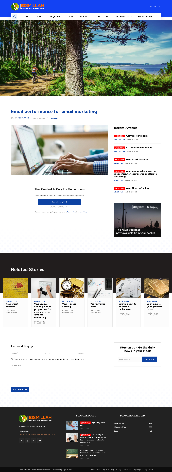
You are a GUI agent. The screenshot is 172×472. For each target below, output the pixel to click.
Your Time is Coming (137, 188)
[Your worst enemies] (15, 288)
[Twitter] (159, 6)
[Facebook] (150, 6)
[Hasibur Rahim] (13, 118)
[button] (14, 16)
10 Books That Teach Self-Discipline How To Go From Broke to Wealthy (92, 452)
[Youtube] (39, 440)
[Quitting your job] (72, 425)
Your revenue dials (98, 305)
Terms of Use (71, 212)
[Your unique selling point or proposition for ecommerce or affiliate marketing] (43, 288)
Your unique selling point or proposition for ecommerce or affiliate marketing (135, 173)
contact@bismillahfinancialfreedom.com (37, 434)
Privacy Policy (82, 212)
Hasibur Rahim (23, 118)
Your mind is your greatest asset (154, 306)
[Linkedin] (155, 6)
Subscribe (149, 359)
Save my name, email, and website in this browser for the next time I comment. (49, 359)
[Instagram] (27, 440)
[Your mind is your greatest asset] (156, 288)
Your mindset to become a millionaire (127, 306)
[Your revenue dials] (100, 288)
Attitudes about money (139, 147)
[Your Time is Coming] (72, 288)
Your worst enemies (137, 159)
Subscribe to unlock (59, 202)
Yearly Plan (54, 118)
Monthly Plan (119, 139)
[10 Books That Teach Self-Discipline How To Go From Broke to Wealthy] (72, 453)
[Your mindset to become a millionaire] (128, 288)
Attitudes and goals (137, 135)
